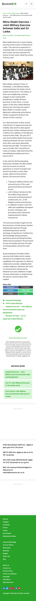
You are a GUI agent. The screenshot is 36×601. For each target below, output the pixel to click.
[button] (26, 4)
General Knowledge (13, 13)
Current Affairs (8, 545)
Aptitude (6, 551)
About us (6, 565)
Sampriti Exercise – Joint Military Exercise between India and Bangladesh (17, 310)
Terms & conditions (10, 574)
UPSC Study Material (14, 303)
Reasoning (6, 548)
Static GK (6, 556)
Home (5, 13)
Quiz (4, 559)
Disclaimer (6, 579)
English (5, 553)
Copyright (6, 576)
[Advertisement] (18, 422)
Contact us (7, 568)
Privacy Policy (8, 571)
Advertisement (8, 582)
